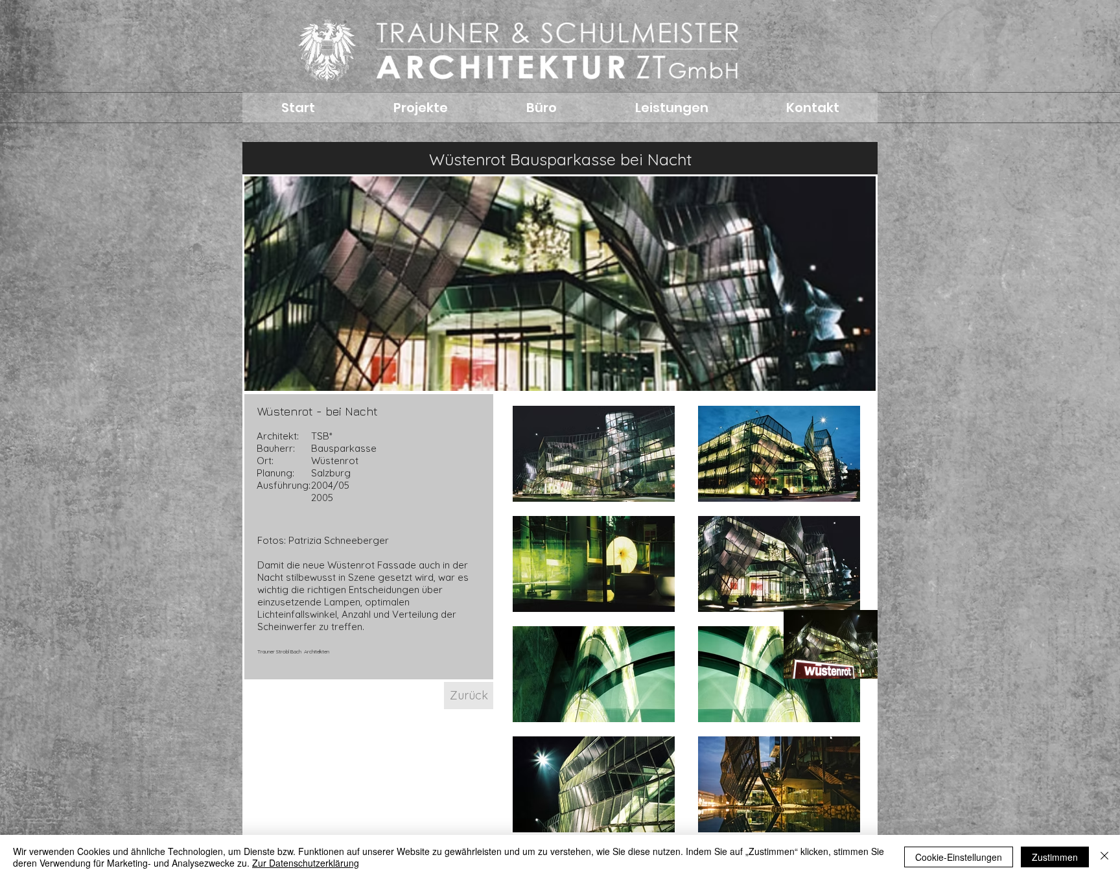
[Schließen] (1104, 857)
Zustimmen (1055, 856)
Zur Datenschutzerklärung (305, 862)
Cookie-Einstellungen (958, 856)
